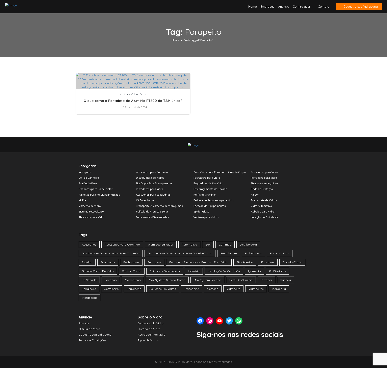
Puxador (266, 280)
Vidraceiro (233, 289)
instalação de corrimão (224, 271)
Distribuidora (248, 244)
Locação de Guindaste (264, 217)
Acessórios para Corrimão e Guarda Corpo (220, 172)
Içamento (254, 271)
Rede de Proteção (262, 189)
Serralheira (89, 289)
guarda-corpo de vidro (98, 271)
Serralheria (134, 289)
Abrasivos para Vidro (91, 217)
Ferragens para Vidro (264, 177)
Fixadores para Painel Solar (95, 189)
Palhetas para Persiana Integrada (99, 194)
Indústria (194, 271)
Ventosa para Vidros (206, 217)
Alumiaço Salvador (160, 244)
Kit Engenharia (145, 200)
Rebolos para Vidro (263, 211)
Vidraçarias (89, 298)
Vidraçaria (85, 172)
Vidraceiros (256, 289)
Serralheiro (111, 289)
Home (252, 6)
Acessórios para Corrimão (152, 172)
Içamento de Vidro (90, 206)
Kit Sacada (89, 280)
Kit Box (255, 194)
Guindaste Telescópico (165, 271)
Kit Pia (82, 200)
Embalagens (253, 253)
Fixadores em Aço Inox (264, 183)
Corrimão (225, 244)
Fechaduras (131, 262)
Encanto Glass (279, 253)
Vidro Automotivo (261, 206)
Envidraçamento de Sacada (210, 189)
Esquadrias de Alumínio (208, 183)
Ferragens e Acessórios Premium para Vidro (198, 262)
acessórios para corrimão (122, 244)
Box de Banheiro (89, 177)
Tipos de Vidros (148, 340)
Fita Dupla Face (88, 183)
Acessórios (89, 244)
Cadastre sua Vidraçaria (360, 6)
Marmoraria (133, 280)
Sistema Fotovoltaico (91, 211)
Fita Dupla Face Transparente (154, 183)
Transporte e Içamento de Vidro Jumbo (159, 206)
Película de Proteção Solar (152, 211)
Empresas (267, 6)
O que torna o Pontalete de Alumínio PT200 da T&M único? (133, 100)
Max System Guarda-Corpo (167, 280)
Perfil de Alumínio (241, 280)
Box (207, 244)
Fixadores (267, 262)
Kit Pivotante (277, 271)
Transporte (191, 289)
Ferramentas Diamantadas (152, 217)
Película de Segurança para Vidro (214, 200)
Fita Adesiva (245, 262)
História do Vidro (149, 329)
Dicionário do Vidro (150, 323)
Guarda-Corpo (292, 262)
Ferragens (154, 262)
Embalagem (229, 253)
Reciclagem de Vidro (151, 334)
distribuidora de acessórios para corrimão (110, 253)
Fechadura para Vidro (207, 177)
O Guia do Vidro (89, 329)
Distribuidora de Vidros (150, 177)
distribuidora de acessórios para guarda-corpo (180, 253)
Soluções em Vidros (163, 289)
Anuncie (283, 6)
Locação (111, 280)
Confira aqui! (301, 6)
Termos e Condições (92, 340)
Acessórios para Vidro (264, 172)
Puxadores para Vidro (149, 189)
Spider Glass (201, 211)
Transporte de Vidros (264, 200)
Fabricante (108, 262)
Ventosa (212, 289)
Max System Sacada (207, 280)
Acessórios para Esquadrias (153, 194)
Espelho (87, 262)
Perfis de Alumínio (205, 194)
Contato (323, 6)
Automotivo (189, 244)
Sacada (285, 280)
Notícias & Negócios (133, 94)
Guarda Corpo (131, 271)
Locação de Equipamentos (210, 206)
